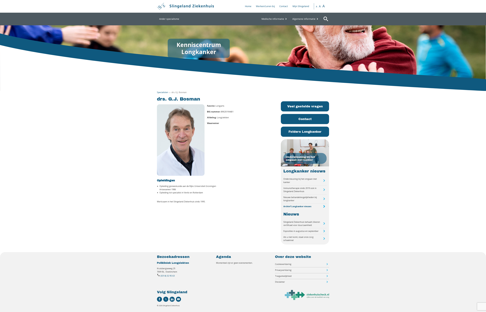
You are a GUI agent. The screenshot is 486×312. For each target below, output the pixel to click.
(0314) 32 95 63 (167, 275)
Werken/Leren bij (265, 6)
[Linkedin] (172, 299)
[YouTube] (178, 299)
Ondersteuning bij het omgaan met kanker (300, 181)
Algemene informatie (303, 18)
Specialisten (162, 92)
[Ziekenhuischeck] (307, 299)
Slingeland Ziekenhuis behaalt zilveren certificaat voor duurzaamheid (301, 224)
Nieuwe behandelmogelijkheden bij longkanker (300, 199)
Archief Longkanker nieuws (297, 206)
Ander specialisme (169, 18)
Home (248, 6)
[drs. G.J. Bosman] (181, 140)
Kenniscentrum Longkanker (199, 48)
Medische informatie (272, 18)
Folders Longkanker (304, 131)
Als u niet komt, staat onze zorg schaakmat (298, 239)
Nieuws (291, 214)
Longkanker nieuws (304, 171)
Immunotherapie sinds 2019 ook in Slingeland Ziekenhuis (299, 190)
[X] (165, 299)
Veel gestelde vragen (305, 106)
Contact (283, 6)
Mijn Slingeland (300, 6)
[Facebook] (159, 299)
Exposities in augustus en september (301, 231)
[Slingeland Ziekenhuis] (185, 6)
